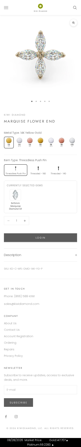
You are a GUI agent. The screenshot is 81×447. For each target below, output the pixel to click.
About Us (10, 323)
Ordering (10, 343)
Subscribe (18, 402)
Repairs (9, 349)
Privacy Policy (13, 356)
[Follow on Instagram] (16, 417)
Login (41, 238)
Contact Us (12, 330)
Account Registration (18, 336)
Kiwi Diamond (15, 115)
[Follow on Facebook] (6, 417)
